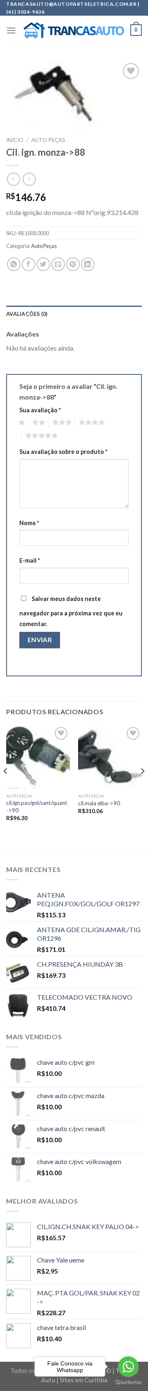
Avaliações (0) (27, 314)
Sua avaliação (40, 410)
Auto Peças (48, 140)
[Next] (142, 787)
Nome (29, 522)
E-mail (29, 560)
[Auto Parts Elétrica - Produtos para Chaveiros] (73, 30)
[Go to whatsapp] (128, 1366)
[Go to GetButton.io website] (128, 1382)
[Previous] (6, 787)
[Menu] (11, 30)
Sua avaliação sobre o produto (63, 451)
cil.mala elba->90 (99, 803)
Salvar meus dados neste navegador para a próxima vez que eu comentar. (71, 611)
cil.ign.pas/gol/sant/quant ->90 (36, 807)
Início (14, 140)
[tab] (74, 314)
